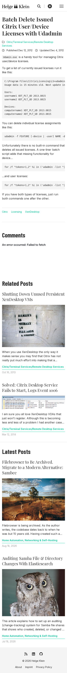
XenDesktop (32, 211)
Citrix (5, 211)
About (18, 667)
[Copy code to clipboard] (61, 80)
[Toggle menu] (61, 6)
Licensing (16, 211)
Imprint (29, 667)
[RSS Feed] (26, 654)
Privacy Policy (44, 667)
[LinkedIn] (33, 654)
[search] (40, 6)
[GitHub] (41, 654)
